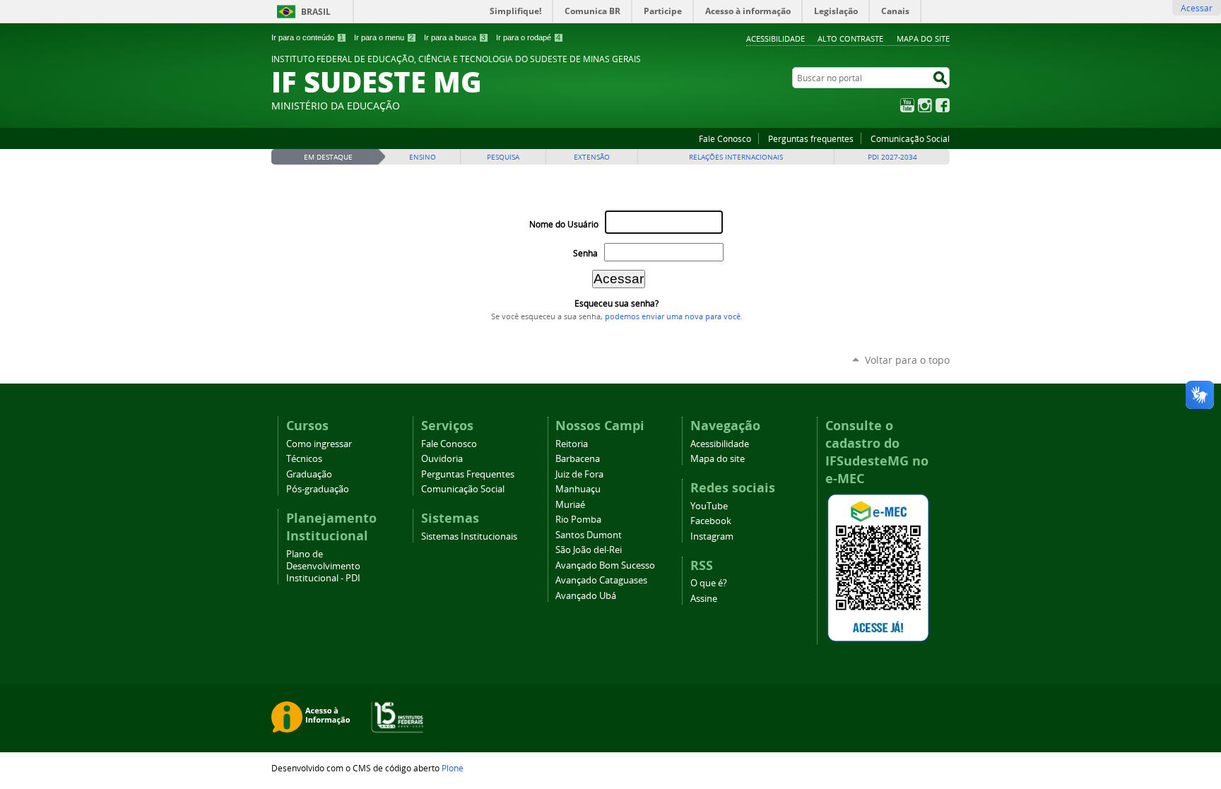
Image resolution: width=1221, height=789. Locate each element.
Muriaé (570, 505)
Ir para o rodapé (528, 37)
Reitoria (571, 444)
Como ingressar (319, 444)
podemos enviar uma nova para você (673, 316)
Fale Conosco (725, 138)
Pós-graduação (317, 489)
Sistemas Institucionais (469, 536)
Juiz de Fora (579, 474)
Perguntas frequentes (811, 138)
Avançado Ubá (585, 596)
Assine (703, 599)
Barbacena (577, 459)
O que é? (708, 583)
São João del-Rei (588, 550)
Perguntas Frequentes (467, 474)
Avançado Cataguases (601, 580)
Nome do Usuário (563, 224)
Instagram (925, 105)
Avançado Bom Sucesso (605, 565)
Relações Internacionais (736, 157)
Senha (585, 253)
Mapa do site (923, 38)
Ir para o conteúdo (307, 37)
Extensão (592, 157)
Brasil (316, 12)
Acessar (1197, 7)
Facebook (943, 105)
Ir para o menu (383, 37)
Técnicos (304, 459)
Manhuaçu (578, 489)
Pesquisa (503, 157)
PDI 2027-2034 (892, 157)
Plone (453, 767)
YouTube (907, 105)
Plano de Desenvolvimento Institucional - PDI (323, 566)
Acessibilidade (775, 38)
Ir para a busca (454, 37)
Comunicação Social (910, 138)
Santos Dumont (588, 535)
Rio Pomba (578, 520)
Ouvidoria (442, 459)
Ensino (422, 157)
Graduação (309, 474)
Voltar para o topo (907, 360)
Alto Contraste (850, 38)
